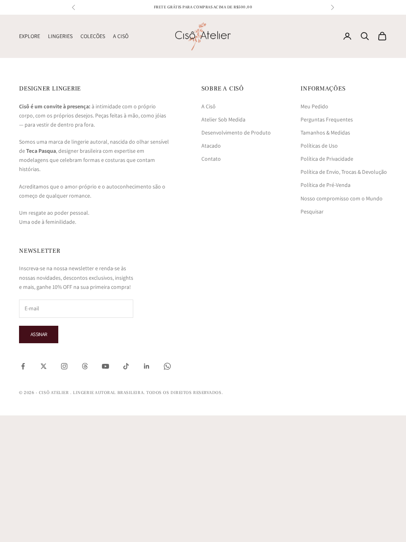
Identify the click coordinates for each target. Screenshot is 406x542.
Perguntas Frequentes (327, 119)
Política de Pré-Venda (325, 184)
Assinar (39, 334)
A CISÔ (120, 36)
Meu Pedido (314, 106)
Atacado (211, 145)
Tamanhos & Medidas (325, 132)
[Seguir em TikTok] (126, 366)
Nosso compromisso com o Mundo (342, 198)
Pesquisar (312, 211)
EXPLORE (29, 36)
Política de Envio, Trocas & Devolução (344, 171)
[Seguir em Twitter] (44, 366)
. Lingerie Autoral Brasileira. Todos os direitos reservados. (146, 393)
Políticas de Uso (319, 145)
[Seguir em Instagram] (64, 366)
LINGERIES (60, 36)
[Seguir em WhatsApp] (167, 366)
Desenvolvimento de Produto (236, 132)
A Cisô (208, 106)
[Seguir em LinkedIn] (147, 366)
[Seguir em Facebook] (23, 366)
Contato (211, 158)
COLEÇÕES (92, 36)
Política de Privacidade (327, 158)
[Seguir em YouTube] (105, 366)
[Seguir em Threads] (85, 366)
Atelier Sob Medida (223, 119)
